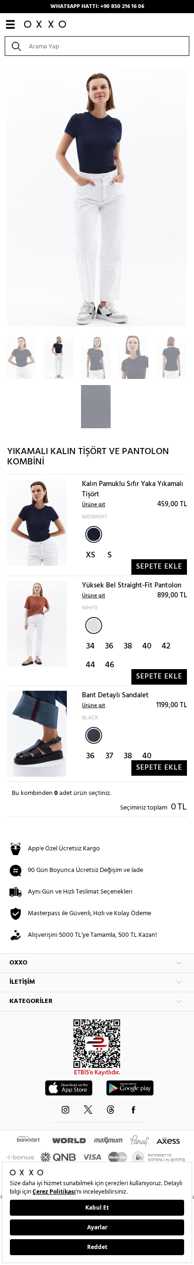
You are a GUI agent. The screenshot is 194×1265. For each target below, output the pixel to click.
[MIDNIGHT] (93, 534)
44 (90, 665)
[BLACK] (93, 735)
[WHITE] (93, 625)
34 (90, 646)
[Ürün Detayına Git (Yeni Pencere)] (37, 522)
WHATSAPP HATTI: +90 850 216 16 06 (97, 6)
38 (128, 646)
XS (90, 555)
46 (109, 665)
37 (109, 756)
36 (109, 646)
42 (166, 646)
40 (147, 646)
